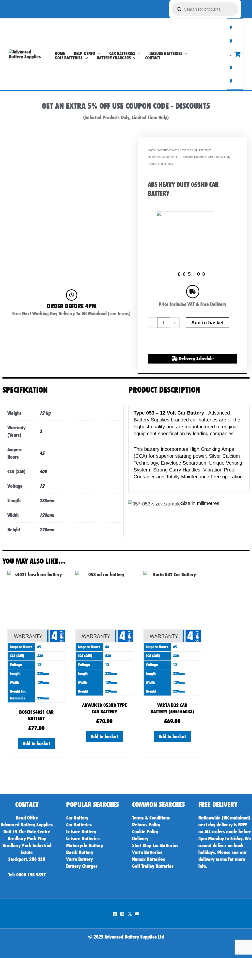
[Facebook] (115, 914)
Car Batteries (79, 825)
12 (41, 486)
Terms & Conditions (151, 818)
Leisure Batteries (83, 838)
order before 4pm (71, 306)
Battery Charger (81, 866)
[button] (97, 53)
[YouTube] (137, 914)
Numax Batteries (148, 859)
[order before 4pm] (71, 295)
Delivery (140, 838)
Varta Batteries (147, 852)
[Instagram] (122, 914)
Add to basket (207, 322)
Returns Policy (146, 825)
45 (41, 453)
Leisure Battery (81, 832)
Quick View (36, 698)
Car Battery (77, 818)
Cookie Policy (145, 832)
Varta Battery (79, 859)
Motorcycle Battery (84, 845)
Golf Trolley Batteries (152, 866)
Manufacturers (167, 150)
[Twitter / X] (129, 914)
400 (43, 471)
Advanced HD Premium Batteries (184, 157)
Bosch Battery (79, 852)
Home (152, 150)
